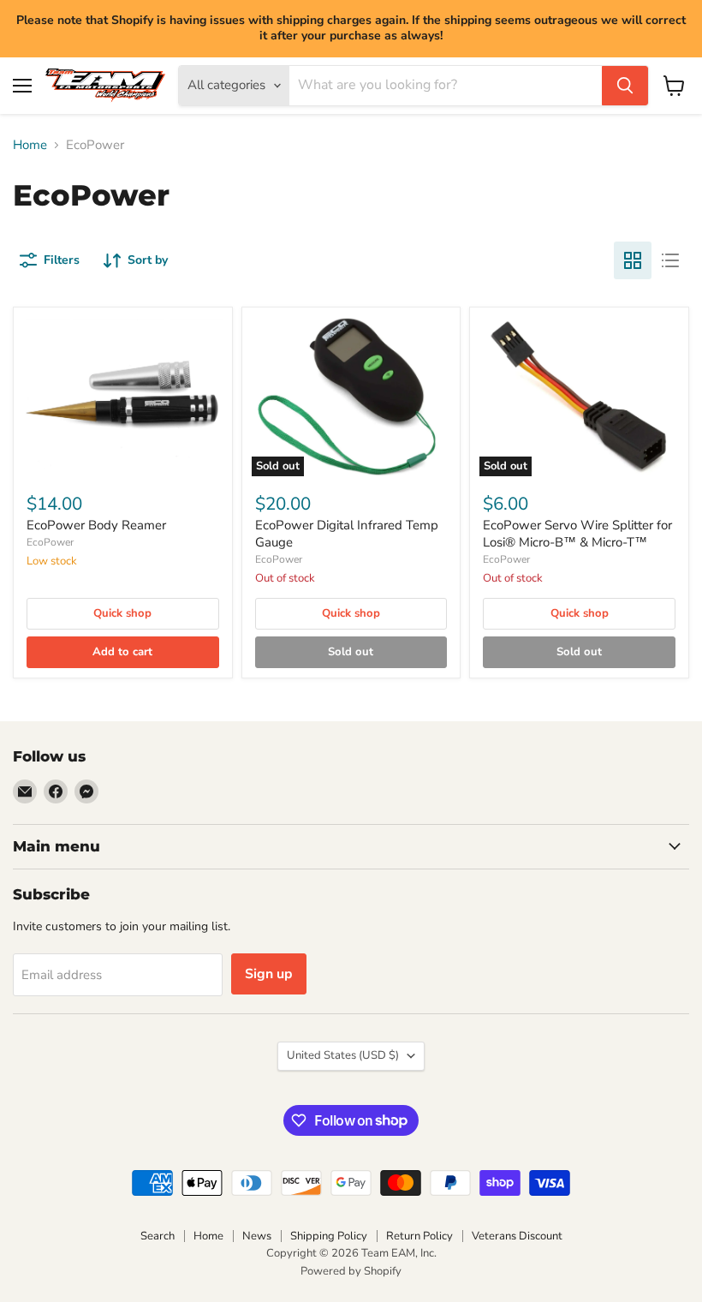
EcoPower (50, 542)
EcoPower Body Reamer (96, 525)
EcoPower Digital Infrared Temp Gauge (346, 534)
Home (30, 145)
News (256, 1236)
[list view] (670, 260)
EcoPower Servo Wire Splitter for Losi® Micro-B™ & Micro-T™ (577, 534)
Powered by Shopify (351, 1271)
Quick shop (122, 613)
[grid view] (632, 260)
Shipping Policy (328, 1236)
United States (343, 1055)
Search (157, 1236)
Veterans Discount (517, 1236)
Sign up (269, 974)
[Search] (625, 85)
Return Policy (419, 1236)
